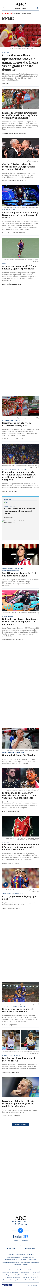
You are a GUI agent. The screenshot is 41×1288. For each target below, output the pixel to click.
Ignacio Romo (6, 1072)
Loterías (32, 1275)
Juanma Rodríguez (9, 752)
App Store (12, 1248)
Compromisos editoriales (20, 1264)
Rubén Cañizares (7, 233)
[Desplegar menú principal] (3, 8)
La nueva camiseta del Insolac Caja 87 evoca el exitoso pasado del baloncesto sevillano (20, 847)
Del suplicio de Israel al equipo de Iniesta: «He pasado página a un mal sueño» (20, 622)
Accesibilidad (32, 1259)
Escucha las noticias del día (13, 1277)
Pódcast (35, 1280)
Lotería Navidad (25, 1272)
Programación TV (11, 1275)
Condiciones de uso (11, 1259)
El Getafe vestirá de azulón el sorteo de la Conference (17, 1010)
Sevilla (24, 8)
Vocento (11, 1254)
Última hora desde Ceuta (22, 13)
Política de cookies (28, 1257)
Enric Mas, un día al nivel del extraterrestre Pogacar (17, 424)
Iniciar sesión (37, 8)
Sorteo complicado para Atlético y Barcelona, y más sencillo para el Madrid (20, 215)
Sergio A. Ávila (6, 863)
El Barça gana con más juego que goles (19, 897)
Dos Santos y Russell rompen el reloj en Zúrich (18, 1059)
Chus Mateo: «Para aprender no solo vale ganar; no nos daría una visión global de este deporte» (20, 62)
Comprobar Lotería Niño (16, 1270)
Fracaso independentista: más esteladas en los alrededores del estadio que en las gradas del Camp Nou (19, 476)
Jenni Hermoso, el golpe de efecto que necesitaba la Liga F (19, 574)
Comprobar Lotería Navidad (11, 1272)
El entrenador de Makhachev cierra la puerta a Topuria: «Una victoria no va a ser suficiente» (19, 795)
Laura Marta (5, 284)
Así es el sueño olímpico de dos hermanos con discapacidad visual (19, 511)
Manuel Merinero (8, 568)
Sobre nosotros (20, 1254)
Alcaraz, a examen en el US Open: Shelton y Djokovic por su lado (19, 267)
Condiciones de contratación (30, 1262)
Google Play (31, 1248)
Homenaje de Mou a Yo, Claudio (18, 755)
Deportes (8, 19)
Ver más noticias (20, 1124)
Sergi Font (5, 491)
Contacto (30, 1254)
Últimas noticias (23, 1275)
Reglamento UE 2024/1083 (11, 1262)
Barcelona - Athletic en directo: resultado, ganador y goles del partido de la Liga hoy (18, 1104)
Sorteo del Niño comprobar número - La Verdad (17, 1280)
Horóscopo (35, 1272)
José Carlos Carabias (8, 439)
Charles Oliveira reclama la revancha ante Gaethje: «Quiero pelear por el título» (18, 167)
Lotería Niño (28, 1270)
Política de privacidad (13, 1257)
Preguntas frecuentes (29, 1277)
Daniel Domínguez (8, 133)
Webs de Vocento (32, 1285)
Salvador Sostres (7, 908)
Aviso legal (22, 1259)
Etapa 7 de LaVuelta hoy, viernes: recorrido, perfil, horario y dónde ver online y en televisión (20, 115)
